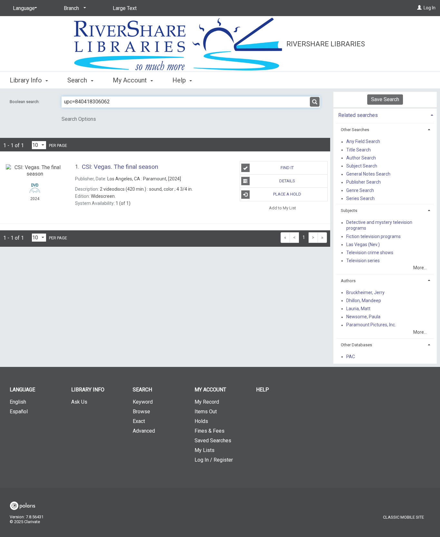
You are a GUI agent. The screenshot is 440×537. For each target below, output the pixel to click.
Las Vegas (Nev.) (363, 244)
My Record (207, 402)
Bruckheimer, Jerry (365, 292)
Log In (429, 7)
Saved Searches (213, 440)
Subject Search (361, 165)
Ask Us (79, 402)
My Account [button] (130, 80)
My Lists (205, 450)
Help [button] (179, 80)
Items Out (206, 411)
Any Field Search (363, 141)
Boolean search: (25, 101)
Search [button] (78, 80)
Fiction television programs (373, 236)
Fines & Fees (210, 431)
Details (287, 180)
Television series (363, 260)
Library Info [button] (26, 80)
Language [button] (22, 390)
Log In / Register (214, 460)
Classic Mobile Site (403, 517)
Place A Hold (287, 194)
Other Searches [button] (355, 129)
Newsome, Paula (363, 317)
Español (19, 411)
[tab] (385, 114)
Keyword (143, 402)
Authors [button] (348, 280)
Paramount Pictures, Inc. (371, 325)
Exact (139, 421)
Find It (287, 167)
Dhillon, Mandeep (363, 300)
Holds (201, 421)
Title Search (358, 149)
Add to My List (282, 208)
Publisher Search (363, 182)
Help (262, 390)
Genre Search (360, 190)
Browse (141, 411)
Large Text (125, 8)
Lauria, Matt (358, 308)
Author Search (361, 157)
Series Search (360, 198)
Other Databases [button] (356, 344)
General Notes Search (368, 174)
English (18, 402)
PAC (350, 356)
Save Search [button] (385, 99)
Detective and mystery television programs (379, 225)
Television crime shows (369, 252)
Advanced (144, 431)
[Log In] (419, 7)
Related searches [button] (358, 115)
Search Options (79, 119)
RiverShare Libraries (325, 44)
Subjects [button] (349, 210)
